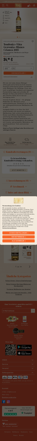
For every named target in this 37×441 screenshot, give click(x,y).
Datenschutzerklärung (9, 228)
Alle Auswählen (18, 241)
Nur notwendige (18, 237)
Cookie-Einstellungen (18, 233)
